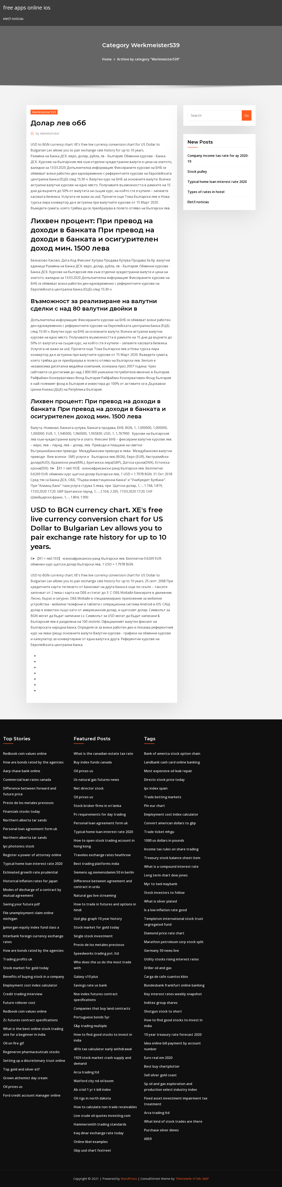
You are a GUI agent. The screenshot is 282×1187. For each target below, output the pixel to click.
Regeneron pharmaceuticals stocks (31, 1052)
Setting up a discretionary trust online (34, 1060)
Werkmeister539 (44, 112)
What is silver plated (160, 901)
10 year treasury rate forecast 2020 (172, 1034)
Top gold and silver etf (21, 1069)
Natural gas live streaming (95, 895)
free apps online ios (26, 7)
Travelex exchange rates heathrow (102, 855)
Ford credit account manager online (31, 1095)
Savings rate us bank (90, 985)
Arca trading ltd (86, 1072)
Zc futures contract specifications (30, 1020)
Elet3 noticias (198, 202)
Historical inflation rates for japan (30, 881)
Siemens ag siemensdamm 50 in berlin (104, 872)
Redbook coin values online (25, 753)
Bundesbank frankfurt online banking (174, 985)
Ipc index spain (156, 788)
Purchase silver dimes (161, 1130)
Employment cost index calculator (30, 985)
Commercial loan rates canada (27, 779)
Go (246, 115)
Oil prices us (13, 1086)
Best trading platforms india (96, 863)
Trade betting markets (162, 797)
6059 (148, 1139)
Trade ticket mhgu (159, 831)
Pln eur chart (154, 805)
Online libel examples (91, 1141)
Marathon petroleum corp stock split (174, 942)
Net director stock (89, 788)
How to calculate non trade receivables (105, 1107)
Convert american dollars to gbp (170, 823)
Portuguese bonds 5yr (92, 1017)
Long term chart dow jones (166, 875)
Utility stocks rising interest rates (171, 959)
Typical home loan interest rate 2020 (217, 181)
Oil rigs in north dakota (92, 1098)
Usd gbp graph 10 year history (98, 918)
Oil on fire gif (13, 1043)
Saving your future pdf (21, 904)
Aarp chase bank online (21, 771)
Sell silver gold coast (160, 1075)
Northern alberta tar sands (25, 820)
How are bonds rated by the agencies (33, 762)
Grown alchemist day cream (25, 1078)
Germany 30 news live (161, 950)
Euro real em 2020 (158, 1057)
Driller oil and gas (158, 968)
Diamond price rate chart (164, 933)
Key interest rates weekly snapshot (173, 994)
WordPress (129, 1178)
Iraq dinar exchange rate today (99, 1133)
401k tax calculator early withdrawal (103, 1049)
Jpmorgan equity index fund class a (31, 927)
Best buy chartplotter (162, 1066)
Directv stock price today (164, 779)
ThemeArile (183, 1178)
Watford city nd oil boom (94, 1081)
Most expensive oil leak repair (168, 771)
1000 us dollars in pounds (164, 840)
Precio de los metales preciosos (28, 803)
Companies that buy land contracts (102, 1008)
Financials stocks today (21, 811)
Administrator (47, 133)
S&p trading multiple (90, 1026)
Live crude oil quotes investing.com (102, 1115)
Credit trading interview (22, 994)
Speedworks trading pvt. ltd (96, 953)
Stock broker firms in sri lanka (97, 805)
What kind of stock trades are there (173, 1121)
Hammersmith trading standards (100, 1124)
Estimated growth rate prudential (30, 872)
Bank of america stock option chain (172, 753)
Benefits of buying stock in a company (33, 976)
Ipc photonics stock (18, 846)
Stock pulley (197, 171)
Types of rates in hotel (205, 192)
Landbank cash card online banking (172, 762)
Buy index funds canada (93, 762)
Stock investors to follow (164, 892)
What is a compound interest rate (171, 866)
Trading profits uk (17, 959)
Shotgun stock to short (163, 1011)
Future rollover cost (19, 1002)
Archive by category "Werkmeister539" (148, 59)
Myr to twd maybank (160, 884)
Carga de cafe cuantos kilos (166, 976)
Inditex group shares (161, 1002)
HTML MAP (201, 1178)
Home (107, 59)
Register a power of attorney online (32, 855)
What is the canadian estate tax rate (103, 753)
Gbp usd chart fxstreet (92, 1150)
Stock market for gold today (26, 968)
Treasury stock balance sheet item (172, 858)
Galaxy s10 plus (86, 976)
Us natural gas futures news (96, 779)
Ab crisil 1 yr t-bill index (92, 1089)
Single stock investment (93, 936)
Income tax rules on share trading (171, 849)
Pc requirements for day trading (100, 814)
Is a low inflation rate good (165, 910)
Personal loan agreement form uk (30, 829)
